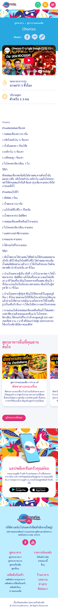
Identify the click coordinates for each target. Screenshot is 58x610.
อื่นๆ (43, 564)
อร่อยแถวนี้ (43, 560)
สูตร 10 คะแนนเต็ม (19, 382)
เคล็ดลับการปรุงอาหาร (15, 579)
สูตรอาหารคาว (15, 557)
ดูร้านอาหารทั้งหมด (14, 417)
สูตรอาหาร (19, 23)
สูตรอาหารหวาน (15, 560)
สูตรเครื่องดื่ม (15, 564)
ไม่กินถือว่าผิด (43, 557)
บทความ (43, 579)
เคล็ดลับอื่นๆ (15, 587)
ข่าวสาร (43, 584)
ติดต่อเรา (43, 588)
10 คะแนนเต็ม (15, 591)
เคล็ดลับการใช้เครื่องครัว (15, 583)
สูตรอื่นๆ (15, 568)
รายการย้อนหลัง (43, 552)
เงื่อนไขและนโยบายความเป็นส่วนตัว (29, 602)
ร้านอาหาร (43, 574)
